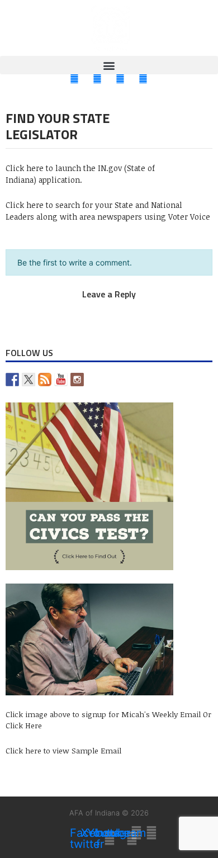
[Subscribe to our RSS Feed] (44, 379)
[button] (109, 65)
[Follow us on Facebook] (12, 379)
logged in (96, 306)
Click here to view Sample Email (63, 750)
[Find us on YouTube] (61, 379)
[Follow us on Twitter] (28, 379)
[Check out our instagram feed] (77, 379)
